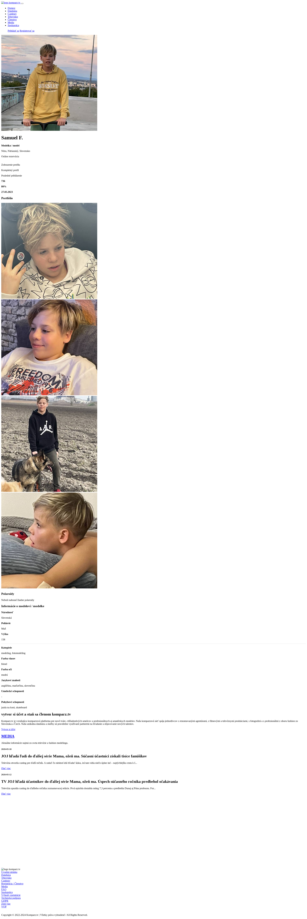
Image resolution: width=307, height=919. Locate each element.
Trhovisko (13, 16)
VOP (4, 906)
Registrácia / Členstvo (12, 883)
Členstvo (12, 19)
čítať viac (6, 768)
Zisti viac (6, 903)
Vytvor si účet (8, 729)
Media (11, 22)
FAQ (3, 889)
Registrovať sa (27, 30)
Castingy (12, 13)
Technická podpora (11, 898)
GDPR (4, 900)
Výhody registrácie (10, 895)
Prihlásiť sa (13, 30)
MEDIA (7, 736)
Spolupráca (13, 25)
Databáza (12, 11)
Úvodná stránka (9, 872)
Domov (11, 8)
